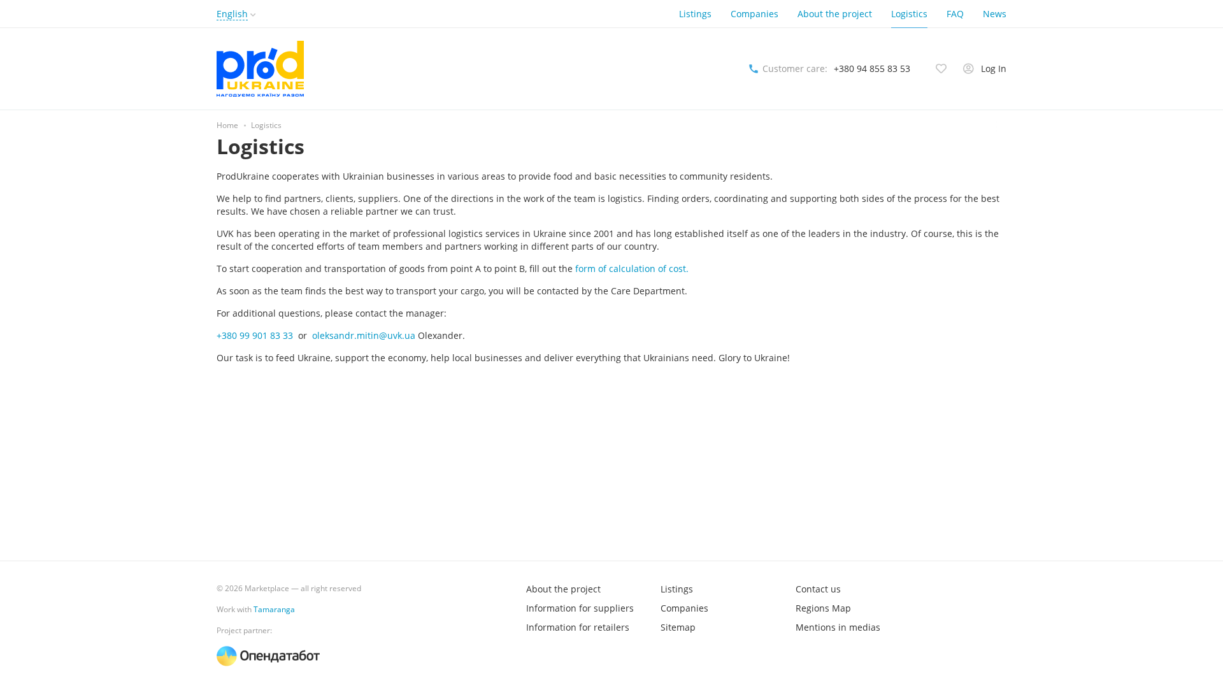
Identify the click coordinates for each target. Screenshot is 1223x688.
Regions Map (823, 608)
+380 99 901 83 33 (255, 335)
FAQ (955, 14)
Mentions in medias (838, 627)
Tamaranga (274, 609)
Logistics (909, 14)
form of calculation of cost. (632, 268)
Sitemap (678, 627)
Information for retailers (577, 627)
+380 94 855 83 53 (872, 68)
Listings (695, 14)
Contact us (818, 589)
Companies (754, 14)
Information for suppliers (580, 608)
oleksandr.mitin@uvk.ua (363, 335)
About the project (834, 14)
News (994, 14)
